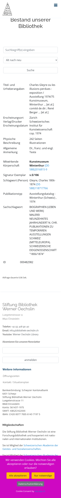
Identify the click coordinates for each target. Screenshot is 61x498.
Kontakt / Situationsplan (16, 382)
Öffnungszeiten (11, 375)
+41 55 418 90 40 (20, 326)
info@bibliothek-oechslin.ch (24, 330)
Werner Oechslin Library (26, 334)
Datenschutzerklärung (30, 483)
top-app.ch (40, 491)
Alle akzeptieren (18, 475)
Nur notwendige (43, 475)
